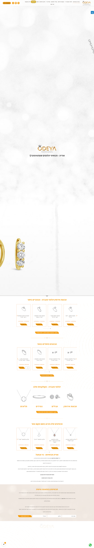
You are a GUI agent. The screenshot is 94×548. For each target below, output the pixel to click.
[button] (18, 3)
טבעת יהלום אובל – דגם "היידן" (55, 316)
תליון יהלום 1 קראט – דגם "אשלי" (70, 440)
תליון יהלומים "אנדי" (23, 439)
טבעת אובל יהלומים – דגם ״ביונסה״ (39, 316)
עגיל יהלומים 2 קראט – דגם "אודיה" (54, 359)
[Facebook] (16, 3)
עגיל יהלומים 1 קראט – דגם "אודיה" (70, 359)
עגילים (55, 406)
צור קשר (52, 4)
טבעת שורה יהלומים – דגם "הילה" (39, 359)
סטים (38, 1)
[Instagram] (13, 3)
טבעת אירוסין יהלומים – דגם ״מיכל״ (23, 316)
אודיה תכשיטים (76, 1)
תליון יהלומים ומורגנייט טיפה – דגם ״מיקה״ (54, 441)
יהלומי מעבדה (69, 1)
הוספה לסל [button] (22, 367)
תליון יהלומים (42, 1)
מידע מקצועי (27, 1)
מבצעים (33, 1)
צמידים (39, 406)
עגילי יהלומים (54, 1)
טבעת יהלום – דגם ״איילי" (70, 316)
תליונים (23, 406)
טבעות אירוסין (61, 1)
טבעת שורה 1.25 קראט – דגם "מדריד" (23, 359)
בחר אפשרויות (70, 324)
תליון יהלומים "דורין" (39, 439)
